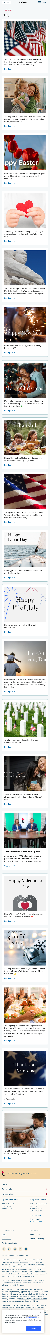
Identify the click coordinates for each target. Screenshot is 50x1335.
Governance (6, 1239)
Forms (4, 1235)
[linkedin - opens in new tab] (9, 1249)
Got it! (33, 1328)
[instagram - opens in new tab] (20, 1249)
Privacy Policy (31, 1318)
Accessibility (34, 1230)
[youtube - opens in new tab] (26, 1249)
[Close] (40, 1312)
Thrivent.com (24, 1299)
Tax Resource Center (9, 1243)
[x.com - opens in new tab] (15, 1249)
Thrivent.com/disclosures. (24, 1276)
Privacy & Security (37, 1239)
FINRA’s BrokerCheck (39, 1299)
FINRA (38, 1269)
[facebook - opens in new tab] (4, 1249)
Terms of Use (35, 1234)
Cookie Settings (8, 1230)
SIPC (4, 1272)
